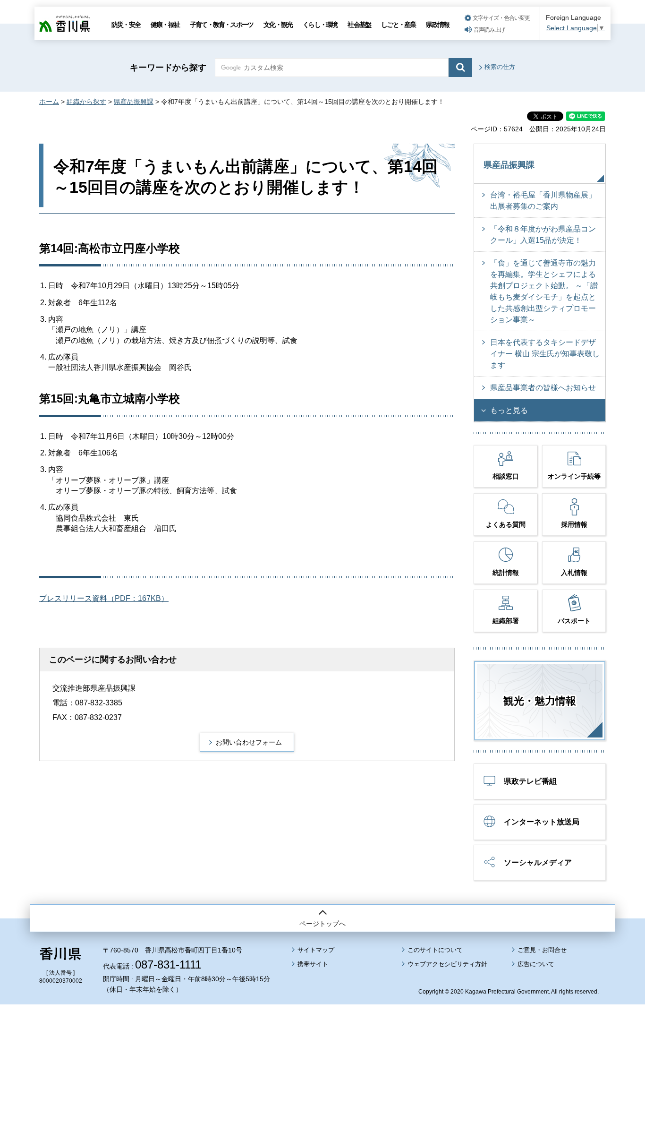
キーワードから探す (168, 67)
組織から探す (86, 101)
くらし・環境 (320, 24)
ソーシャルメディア (538, 862)
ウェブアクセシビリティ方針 (447, 964)
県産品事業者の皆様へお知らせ (543, 388)
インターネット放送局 (541, 822)
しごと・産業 (398, 24)
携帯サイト (312, 964)
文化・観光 (277, 24)
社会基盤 (359, 24)
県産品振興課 (133, 101)
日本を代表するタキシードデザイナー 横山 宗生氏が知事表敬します (545, 353)
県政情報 (437, 24)
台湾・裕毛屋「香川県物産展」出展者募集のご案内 (543, 200)
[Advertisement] (322, 1037)
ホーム (49, 101)
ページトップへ (322, 923)
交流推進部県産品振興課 (94, 688)
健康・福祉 (165, 24)
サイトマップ (315, 949)
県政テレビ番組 (530, 781)
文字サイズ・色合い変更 (501, 18)
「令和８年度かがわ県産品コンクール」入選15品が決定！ (543, 234)
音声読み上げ (489, 29)
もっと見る (509, 410)
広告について (536, 964)
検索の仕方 (499, 66)
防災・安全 (125, 24)
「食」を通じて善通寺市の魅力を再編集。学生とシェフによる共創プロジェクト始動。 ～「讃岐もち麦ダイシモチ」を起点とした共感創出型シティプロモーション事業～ (544, 291)
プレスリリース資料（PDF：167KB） (104, 598)
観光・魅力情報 (539, 701)
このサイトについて (435, 949)
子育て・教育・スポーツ (221, 24)
